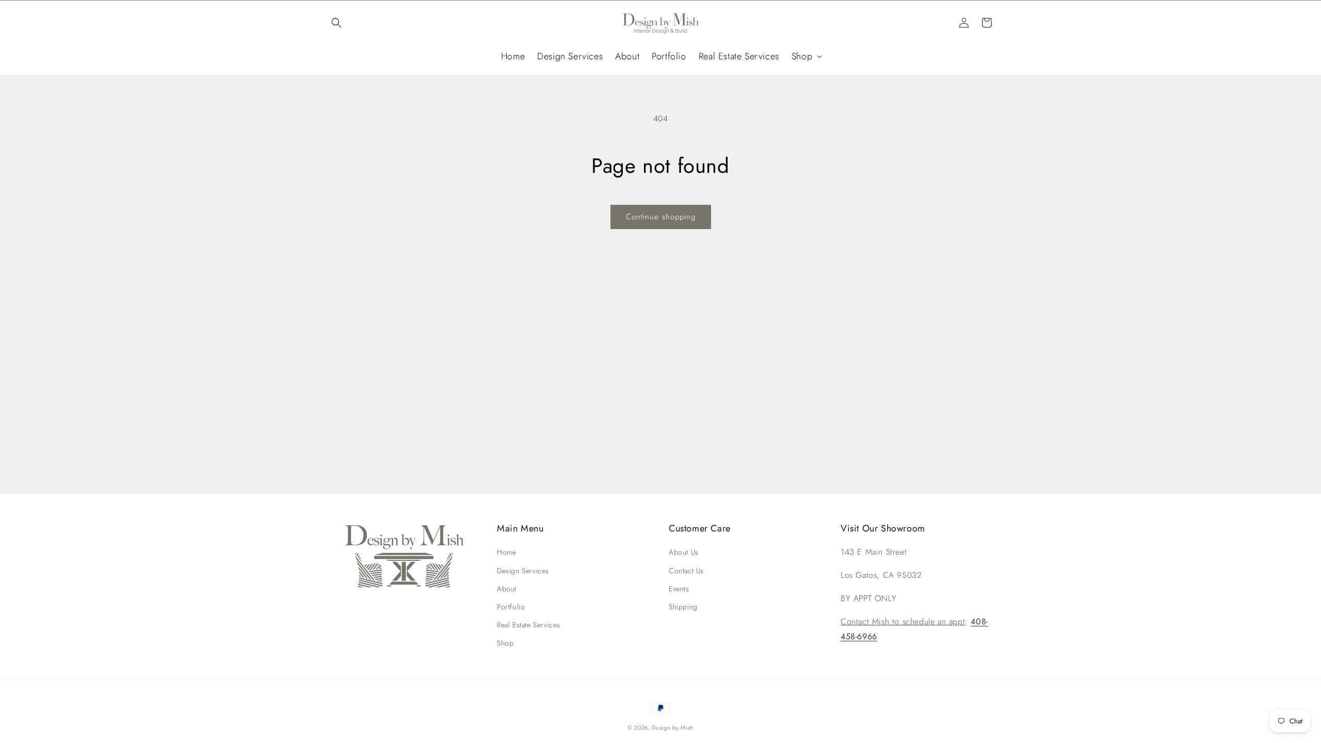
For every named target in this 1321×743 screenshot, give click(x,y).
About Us (684, 552)
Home (506, 552)
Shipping (683, 607)
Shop (505, 643)
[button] (336, 22)
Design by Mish (673, 727)
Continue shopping (661, 216)
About (507, 589)
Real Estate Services (528, 625)
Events (679, 589)
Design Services (523, 571)
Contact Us (686, 571)
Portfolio (511, 607)
